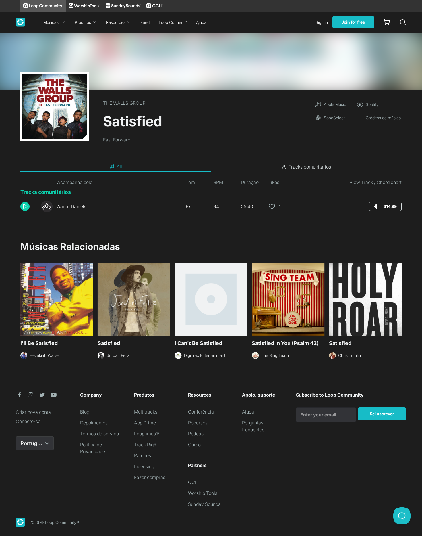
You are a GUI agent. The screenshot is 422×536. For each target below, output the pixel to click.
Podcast (196, 434)
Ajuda (201, 22)
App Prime (145, 423)
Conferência (201, 412)
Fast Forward (116, 140)
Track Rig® (145, 444)
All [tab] (119, 166)
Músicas (51, 22)
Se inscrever (382, 413)
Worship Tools (202, 493)
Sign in (321, 22)
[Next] (398, 298)
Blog (84, 412)
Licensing (144, 466)
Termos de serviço (99, 434)
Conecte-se (28, 421)
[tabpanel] (211, 198)
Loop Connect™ (173, 22)
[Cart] (386, 22)
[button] (28, 206)
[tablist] (211, 167)
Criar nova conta (33, 412)
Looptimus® (146, 434)
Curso (194, 444)
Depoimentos (94, 423)
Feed (145, 22)
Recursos (198, 423)
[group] (385, 206)
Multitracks (145, 412)
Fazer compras (149, 477)
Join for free (353, 22)
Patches (142, 455)
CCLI (193, 482)
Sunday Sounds (204, 504)
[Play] (25, 206)
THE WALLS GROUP (124, 103)
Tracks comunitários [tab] (310, 167)
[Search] (402, 22)
